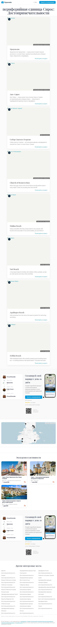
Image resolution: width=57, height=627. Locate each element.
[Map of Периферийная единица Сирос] (28, 433)
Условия (29, 621)
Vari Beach (14, 269)
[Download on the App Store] (43, 397)
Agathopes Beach (17, 312)
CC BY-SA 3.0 (46, 44)
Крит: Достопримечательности (46, 599)
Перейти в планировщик (47, 2)
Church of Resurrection (20, 183)
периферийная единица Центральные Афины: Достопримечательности (27, 606)
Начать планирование (33, 397)
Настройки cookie (19, 622)
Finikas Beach (15, 226)
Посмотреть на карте (41, 58)
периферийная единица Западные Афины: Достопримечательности (45, 582)
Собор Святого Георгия (20, 139)
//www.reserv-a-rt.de (38, 44)
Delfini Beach (15, 356)
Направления (23, 621)
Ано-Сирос (15, 94)
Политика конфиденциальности (8, 622)
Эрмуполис (15, 49)
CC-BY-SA (47, 221)
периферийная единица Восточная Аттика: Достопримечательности (27, 580)
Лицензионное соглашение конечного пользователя (42, 621)
